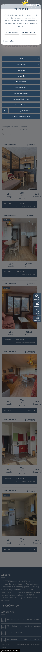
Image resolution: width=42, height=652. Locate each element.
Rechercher (25, 111)
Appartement (21, 64)
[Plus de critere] (5, 110)
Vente (21, 59)
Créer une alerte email (21, 116)
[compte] (38, 4)
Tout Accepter (29, 32)
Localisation (21, 70)
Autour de (21, 76)
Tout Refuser (12, 32)
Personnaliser (8, 41)
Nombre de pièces (21, 105)
